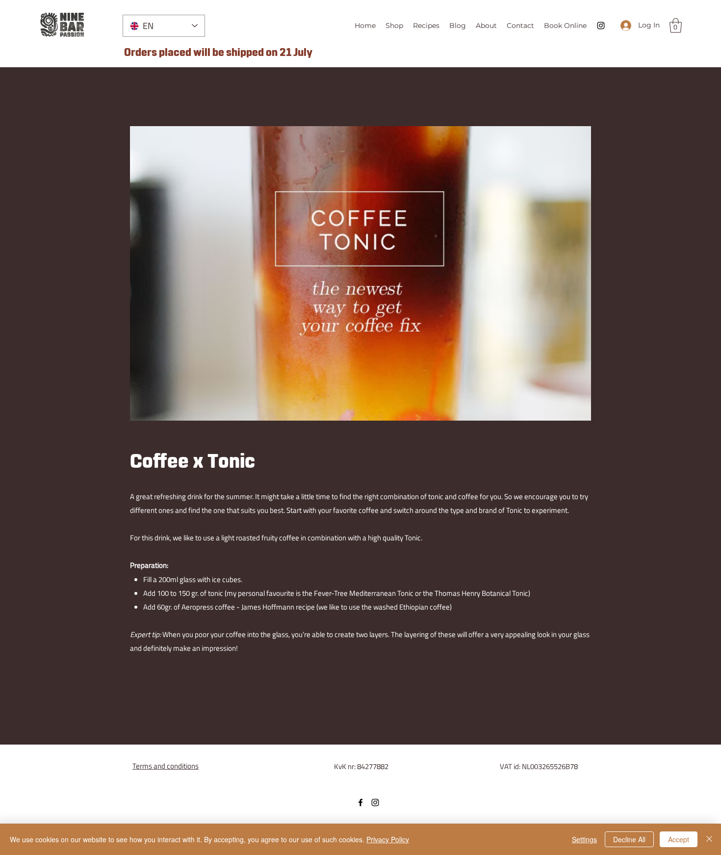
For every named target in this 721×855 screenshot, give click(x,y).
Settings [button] (584, 839)
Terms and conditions (165, 766)
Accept (678, 839)
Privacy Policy (387, 839)
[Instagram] (601, 25)
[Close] (709, 839)
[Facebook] (360, 802)
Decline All (629, 839)
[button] (676, 25)
